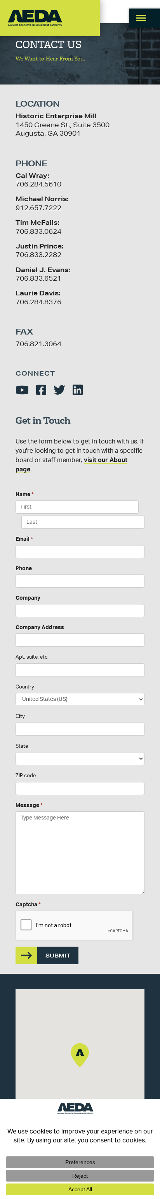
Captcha (28, 904)
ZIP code (26, 775)
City (20, 716)
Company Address (40, 627)
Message (29, 805)
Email (24, 539)
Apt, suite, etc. (32, 657)
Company (28, 598)
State (22, 746)
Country (25, 687)
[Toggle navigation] (144, 18)
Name (25, 494)
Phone (24, 568)
